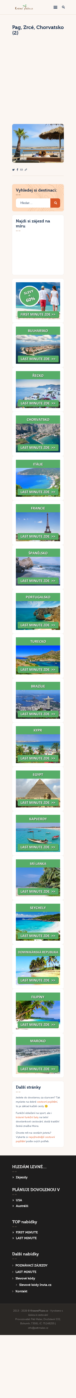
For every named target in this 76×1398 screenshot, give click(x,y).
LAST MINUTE (26, 1238)
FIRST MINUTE (27, 1232)
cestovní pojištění (47, 1102)
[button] (26, 170)
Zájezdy (21, 1177)
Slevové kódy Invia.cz (35, 1285)
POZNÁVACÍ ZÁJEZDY (31, 1265)
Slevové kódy (25, 1278)
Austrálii (22, 1206)
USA (19, 1200)
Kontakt (21, 1291)
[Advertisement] (38, 84)
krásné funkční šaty (27, 1117)
